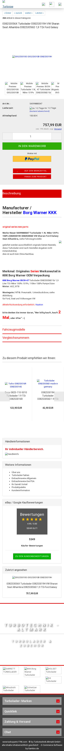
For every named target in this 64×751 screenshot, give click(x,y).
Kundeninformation (21, 490)
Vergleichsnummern (15, 337)
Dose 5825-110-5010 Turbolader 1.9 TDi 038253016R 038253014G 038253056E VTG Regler (16, 396)
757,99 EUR (32, 593)
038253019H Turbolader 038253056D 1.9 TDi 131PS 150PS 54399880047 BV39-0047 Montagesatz (48, 396)
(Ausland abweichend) (40, 111)
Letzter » (39, 13)
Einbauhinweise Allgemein (24, 478)
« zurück (18, 13)
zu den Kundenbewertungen (32, 556)
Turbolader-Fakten (20, 475)
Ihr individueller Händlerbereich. (24, 449)
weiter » (28, 13)
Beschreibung (11, 193)
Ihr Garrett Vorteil (19, 484)
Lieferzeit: (7, 108)
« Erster (7, 13)
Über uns (16, 472)
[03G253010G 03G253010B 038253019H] (32, 56)
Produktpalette (19, 487)
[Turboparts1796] (6, 4)
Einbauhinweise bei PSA (23, 481)
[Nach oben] (55, 746)
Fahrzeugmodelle (13, 329)
